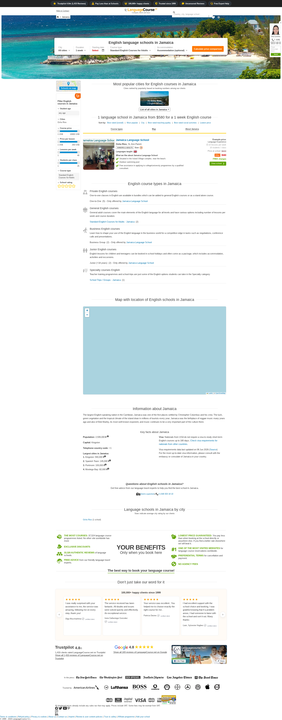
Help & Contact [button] (62, 11)
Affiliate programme (126, 717)
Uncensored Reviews (194, 3)
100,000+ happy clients (138, 3)
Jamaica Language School (135, 201)
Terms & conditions (8, 717)
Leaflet (210, 393)
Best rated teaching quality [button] (159, 123)
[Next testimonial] (223, 614)
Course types (117, 129)
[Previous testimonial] (59, 614)
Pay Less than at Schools (106, 3)
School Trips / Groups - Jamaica (105, 280)
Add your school (143, 717)
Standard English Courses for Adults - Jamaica (112, 221)
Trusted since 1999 (167, 3)
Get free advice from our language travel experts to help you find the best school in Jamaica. (155, 488)
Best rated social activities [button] (185, 123)
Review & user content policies (89, 717)
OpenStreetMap (220, 393)
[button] (213, 18)
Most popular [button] (132, 123)
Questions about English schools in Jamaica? (154, 483)
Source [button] (213, 449)
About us (52, 717)
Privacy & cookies (39, 717)
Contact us (62, 717)
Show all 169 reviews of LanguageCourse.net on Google (140, 652)
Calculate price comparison (208, 49)
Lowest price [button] (205, 123)
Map (154, 129)
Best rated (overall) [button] (115, 123)
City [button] (143, 123)
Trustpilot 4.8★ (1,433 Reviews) (71, 3)
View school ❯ (217, 163)
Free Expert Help (221, 3)
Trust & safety (110, 717)
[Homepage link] (58, 17)
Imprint (71, 717)
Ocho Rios (87, 520)
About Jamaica (192, 129)
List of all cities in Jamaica (153, 109)
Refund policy (24, 717)
